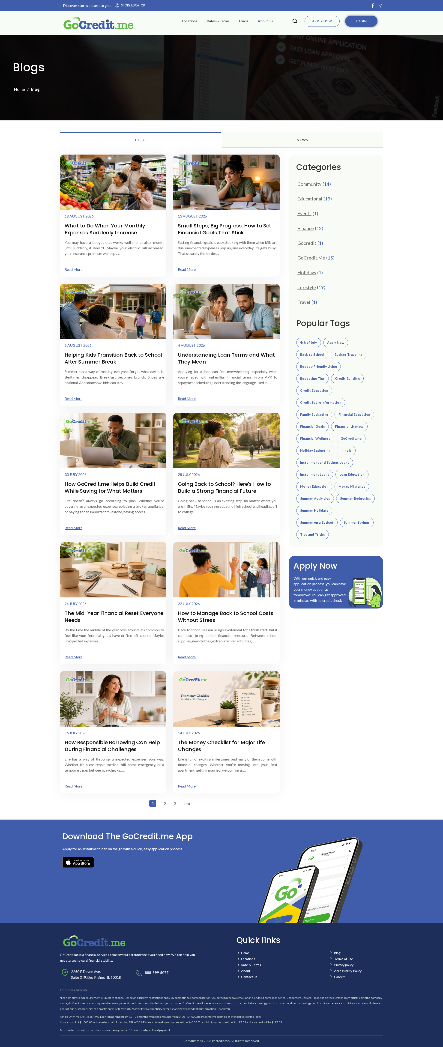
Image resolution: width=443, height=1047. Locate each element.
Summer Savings (357, 522)
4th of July (308, 342)
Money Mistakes (351, 486)
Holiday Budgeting (315, 450)
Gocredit (306, 243)
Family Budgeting (314, 414)
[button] (192, 21)
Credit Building (347, 378)
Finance (305, 228)
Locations (189, 21)
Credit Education (314, 390)
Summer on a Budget (317, 522)
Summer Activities (315, 498)
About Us (265, 21)
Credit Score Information (320, 402)
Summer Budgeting (355, 498)
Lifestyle (306, 287)
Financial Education (354, 414)
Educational (309, 198)
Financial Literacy (349, 426)
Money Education (314, 486)
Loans (243, 21)
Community (309, 184)
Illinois (346, 450)
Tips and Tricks (312, 534)
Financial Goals (312, 426)
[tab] (141, 140)
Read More (73, 269)
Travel (303, 302)
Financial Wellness (315, 438)
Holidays (306, 272)
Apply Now (335, 342)
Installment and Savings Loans (324, 462)
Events (304, 213)
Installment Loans (314, 474)
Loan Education (352, 474)
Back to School (312, 354)
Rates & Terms (218, 21)
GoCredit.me (351, 438)
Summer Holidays (314, 510)
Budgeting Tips (312, 378)
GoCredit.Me (311, 257)
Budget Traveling (348, 354)
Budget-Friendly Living (318, 366)
